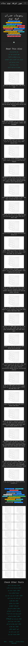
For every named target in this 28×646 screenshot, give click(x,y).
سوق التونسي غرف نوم (14, 54)
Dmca (5, 641)
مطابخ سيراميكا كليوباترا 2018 (14, 500)
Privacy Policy (20, 641)
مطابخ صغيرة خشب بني (9, 488)
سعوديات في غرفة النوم (14, 67)
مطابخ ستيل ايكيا (9, 502)
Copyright (14, 643)
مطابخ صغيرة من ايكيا (10, 499)
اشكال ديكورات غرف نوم (14, 590)
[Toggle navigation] (25, 3)
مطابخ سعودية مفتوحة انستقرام (14, 491)
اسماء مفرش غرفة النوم (14, 585)
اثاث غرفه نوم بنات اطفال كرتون (14, 24)
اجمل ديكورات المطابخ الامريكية (10, 27)
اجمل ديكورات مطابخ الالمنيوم (10, 31)
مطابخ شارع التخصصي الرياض (14, 497)
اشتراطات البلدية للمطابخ (14, 611)
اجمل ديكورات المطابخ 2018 (14, 21)
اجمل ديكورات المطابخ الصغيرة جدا (14, 22)
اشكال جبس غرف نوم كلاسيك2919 (14, 618)
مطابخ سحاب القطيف (8, 494)
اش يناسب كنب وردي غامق (14, 598)
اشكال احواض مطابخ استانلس (14, 624)
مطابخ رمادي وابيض (14, 490)
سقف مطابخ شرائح (14, 51)
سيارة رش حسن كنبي (14, 62)
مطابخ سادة (19, 493)
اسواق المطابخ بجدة (14, 593)
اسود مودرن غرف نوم (14, 631)
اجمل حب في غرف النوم (17, 30)
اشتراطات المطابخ (14, 606)
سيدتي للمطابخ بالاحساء (14, 57)
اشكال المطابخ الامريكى (14, 608)
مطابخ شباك (5, 496)
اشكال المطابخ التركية (14, 616)
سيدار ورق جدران (14, 64)
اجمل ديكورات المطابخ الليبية (14, 34)
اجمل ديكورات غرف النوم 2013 (14, 36)
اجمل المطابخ (22, 27)
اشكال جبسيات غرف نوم (14, 634)
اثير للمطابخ (8, 30)
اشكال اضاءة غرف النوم (14, 621)
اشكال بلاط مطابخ (14, 600)
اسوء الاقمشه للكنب (14, 629)
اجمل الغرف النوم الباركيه (9, 25)
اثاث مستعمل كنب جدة (8, 28)
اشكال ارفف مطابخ (14, 626)
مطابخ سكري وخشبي (19, 488)
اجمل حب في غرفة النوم (19, 28)
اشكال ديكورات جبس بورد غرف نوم (14, 595)
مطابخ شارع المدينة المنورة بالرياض (17, 496)
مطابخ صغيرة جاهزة (18, 502)
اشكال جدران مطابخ (14, 603)
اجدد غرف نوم (21, 31)
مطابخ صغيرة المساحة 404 (18, 494)
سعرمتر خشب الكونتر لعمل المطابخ (14, 59)
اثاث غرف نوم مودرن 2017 (14, 33)
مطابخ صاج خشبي (19, 499)
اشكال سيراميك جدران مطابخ (14, 587)
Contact (11, 641)
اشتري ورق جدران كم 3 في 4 (14, 613)
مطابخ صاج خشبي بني (11, 493)
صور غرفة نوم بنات (11, 3)
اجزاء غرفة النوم (21, 25)
